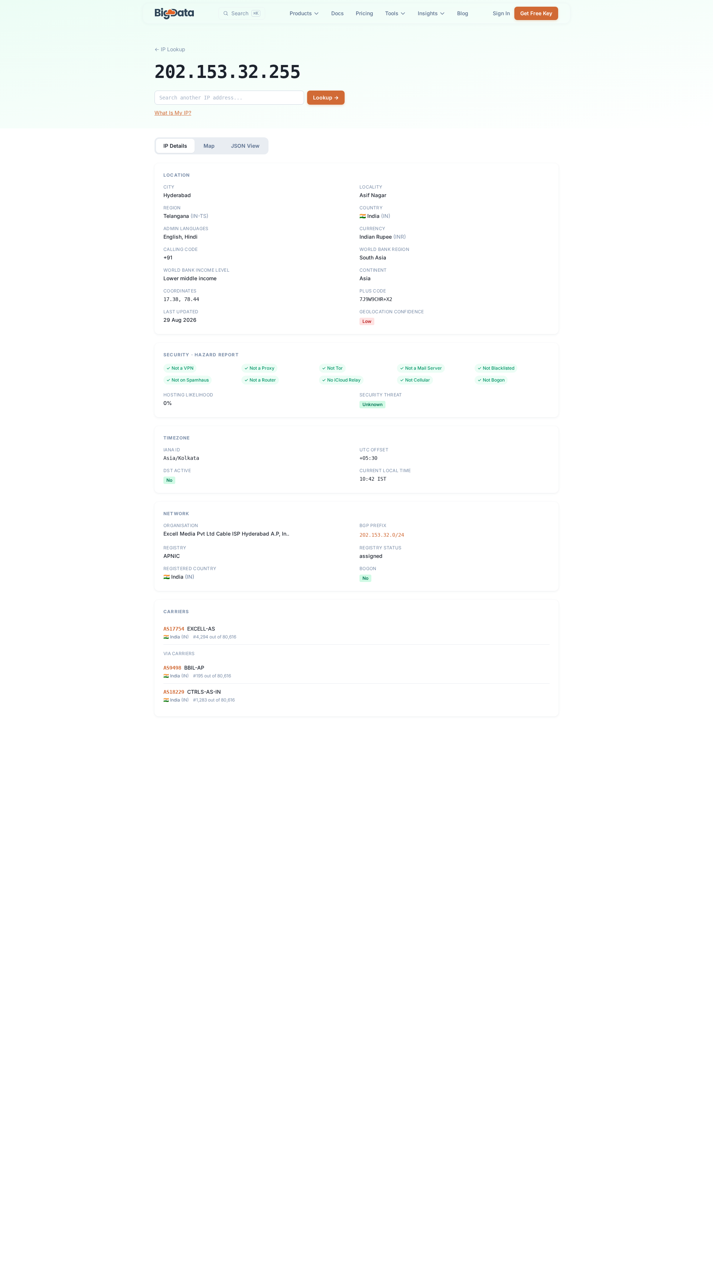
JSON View (245, 146)
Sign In (501, 13)
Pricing (364, 13)
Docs (337, 13)
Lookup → (326, 97)
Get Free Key (536, 13)
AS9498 (172, 668)
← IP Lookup (169, 49)
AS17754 (173, 629)
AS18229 (173, 692)
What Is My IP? (172, 112)
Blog (462, 13)
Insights (428, 13)
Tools (391, 13)
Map (209, 146)
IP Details (175, 146)
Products (301, 13)
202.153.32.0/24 (381, 535)
